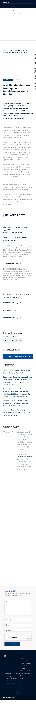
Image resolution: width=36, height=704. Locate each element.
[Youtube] (19, 6)
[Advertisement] (18, 30)
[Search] (32, 2)
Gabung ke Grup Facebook (18, 356)
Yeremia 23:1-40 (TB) (12, 318)
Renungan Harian (12, 232)
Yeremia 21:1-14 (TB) (12, 303)
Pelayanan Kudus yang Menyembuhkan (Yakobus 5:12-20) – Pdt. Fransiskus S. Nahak (16, 412)
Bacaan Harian (11, 297)
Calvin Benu (7, 377)
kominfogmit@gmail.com (25, 456)
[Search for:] (9, 2)
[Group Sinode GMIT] (14, 6)
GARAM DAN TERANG (12, 264)
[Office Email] (22, 6)
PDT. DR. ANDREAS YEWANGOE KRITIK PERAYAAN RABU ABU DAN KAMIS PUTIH (16, 403)
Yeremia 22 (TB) (9, 310)
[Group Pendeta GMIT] (16, 6)
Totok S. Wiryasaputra (10, 389)
